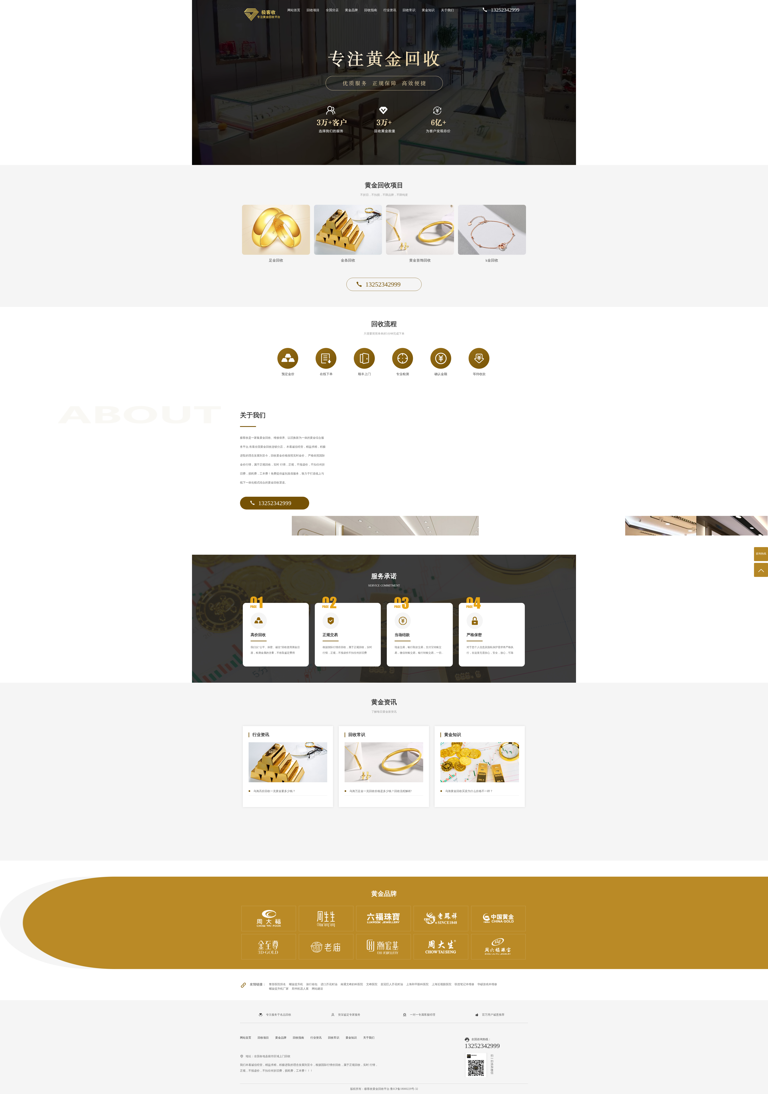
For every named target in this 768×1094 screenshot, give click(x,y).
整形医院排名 (277, 984)
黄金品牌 (351, 10)
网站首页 (293, 10)
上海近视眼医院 (441, 984)
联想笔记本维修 (464, 984)
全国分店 (332, 10)
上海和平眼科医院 (417, 984)
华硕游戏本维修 (487, 984)
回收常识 (409, 10)
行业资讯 (389, 10)
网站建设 (317, 988)
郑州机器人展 (300, 988)
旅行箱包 (311, 984)
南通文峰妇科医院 (352, 984)
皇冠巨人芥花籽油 (392, 984)
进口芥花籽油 (329, 984)
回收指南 (370, 10)
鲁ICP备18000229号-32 (404, 1088)
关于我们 (447, 10)
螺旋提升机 (296, 984)
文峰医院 (371, 984)
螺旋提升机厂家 (279, 988)
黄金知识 (428, 10)
